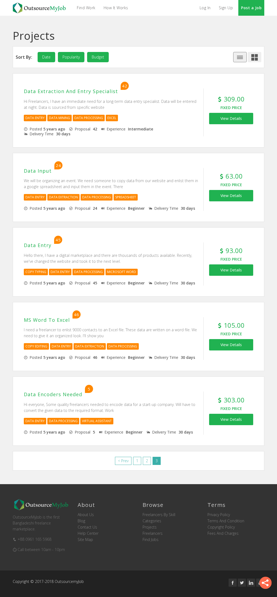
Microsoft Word (121, 272)
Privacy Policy (218, 514)
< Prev (123, 460)
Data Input (38, 171)
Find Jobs (151, 539)
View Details (231, 118)
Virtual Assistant (97, 421)
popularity (71, 57)
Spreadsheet (125, 197)
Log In (205, 7)
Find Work (86, 7)
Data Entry (35, 118)
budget (98, 57)
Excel (111, 118)
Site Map (85, 539)
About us (86, 514)
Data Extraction (63, 197)
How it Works (116, 7)
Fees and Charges (223, 533)
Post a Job (251, 7)
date (46, 57)
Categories (152, 521)
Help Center (88, 533)
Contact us (87, 527)
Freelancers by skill (159, 514)
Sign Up (226, 7)
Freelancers (153, 533)
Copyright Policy (221, 527)
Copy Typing (35, 272)
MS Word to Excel (47, 320)
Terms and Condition (225, 521)
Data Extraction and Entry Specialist (71, 91)
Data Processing (88, 118)
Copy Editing (36, 346)
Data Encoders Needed (53, 395)
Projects (150, 527)
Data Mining (59, 118)
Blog (81, 521)
